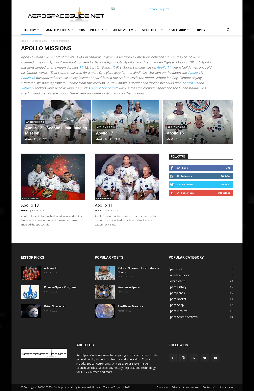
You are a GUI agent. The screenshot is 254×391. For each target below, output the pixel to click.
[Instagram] (183, 358)
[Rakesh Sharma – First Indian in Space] (105, 273)
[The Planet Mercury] (105, 311)
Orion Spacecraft (55, 306)
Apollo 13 (28, 77)
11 (81, 67)
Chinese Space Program (60, 287)
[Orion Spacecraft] (31, 311)
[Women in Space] (105, 292)
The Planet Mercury (130, 306)
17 (112, 67)
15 (96, 67)
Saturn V (27, 88)
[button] (228, 30)
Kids (82, 30)
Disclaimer (163, 387)
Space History (39, 41)
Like (228, 167)
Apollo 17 (195, 72)
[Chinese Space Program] (30, 292)
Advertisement (191, 387)
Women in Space (129, 287)
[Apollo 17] (127, 122)
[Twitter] (205, 358)
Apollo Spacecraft (104, 88)
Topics (200, 30)
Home (24, 41)
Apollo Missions (35, 122)
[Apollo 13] (53, 177)
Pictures (97, 30)
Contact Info (209, 387)
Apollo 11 (164, 67)
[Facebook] (173, 358)
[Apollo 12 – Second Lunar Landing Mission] (56, 122)
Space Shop (177, 30)
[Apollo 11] (127, 177)
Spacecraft (151, 30)
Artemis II (50, 268)
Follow (225, 176)
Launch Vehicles (57, 30)
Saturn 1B (190, 83)
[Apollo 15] (198, 122)
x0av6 (28, 138)
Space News (226, 387)
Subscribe (224, 192)
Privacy (176, 387)
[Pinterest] (194, 358)
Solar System (123, 30)
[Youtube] (215, 358)
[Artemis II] (31, 273)
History (30, 30)
